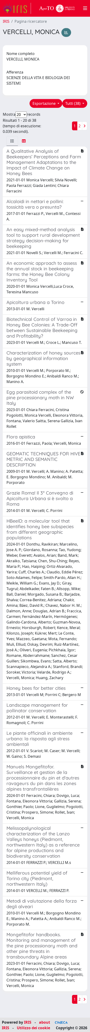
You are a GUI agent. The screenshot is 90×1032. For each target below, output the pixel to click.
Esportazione (45, 103)
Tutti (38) (73, 103)
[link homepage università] (57, 8)
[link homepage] (17, 8)
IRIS (6, 21)
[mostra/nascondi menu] (85, 8)
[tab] (12, 141)
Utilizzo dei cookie (33, 1027)
